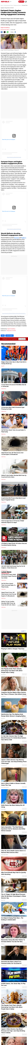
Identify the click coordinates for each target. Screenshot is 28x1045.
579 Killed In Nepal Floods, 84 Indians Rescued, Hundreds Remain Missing (14, 544)
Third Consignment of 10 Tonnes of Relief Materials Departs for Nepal (12, 521)
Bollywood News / (18, 5)
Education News (4, 570)
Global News (3, 388)
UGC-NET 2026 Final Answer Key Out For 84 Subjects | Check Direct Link (13, 567)
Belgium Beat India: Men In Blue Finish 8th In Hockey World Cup (13, 363)
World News (3, 502)
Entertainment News (5, 29)
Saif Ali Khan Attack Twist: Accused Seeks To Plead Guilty (13, 431)
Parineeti (16, 237)
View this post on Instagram (8, 139)
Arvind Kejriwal (9, 335)
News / (2, 5)
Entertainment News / (9, 5)
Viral (3, 335)
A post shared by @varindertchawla (14, 157)
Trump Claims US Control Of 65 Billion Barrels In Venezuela (13, 385)
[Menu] (26, 2)
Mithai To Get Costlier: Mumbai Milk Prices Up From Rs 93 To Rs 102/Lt (13, 476)
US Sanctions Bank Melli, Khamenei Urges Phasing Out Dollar (12, 408)
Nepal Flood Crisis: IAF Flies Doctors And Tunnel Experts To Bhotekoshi (12, 453)
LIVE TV (22, 1)
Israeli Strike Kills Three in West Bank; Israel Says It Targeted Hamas (13, 499)
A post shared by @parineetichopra (14, 228)
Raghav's (23, 237)
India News (3, 434)
